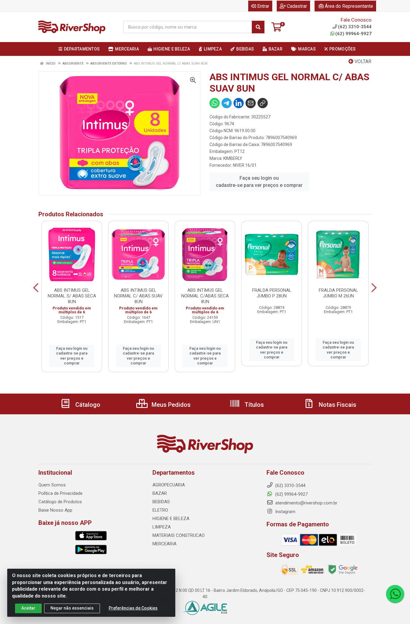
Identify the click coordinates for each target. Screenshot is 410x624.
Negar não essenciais (72, 608)
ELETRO (160, 510)
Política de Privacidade (60, 493)
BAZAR (159, 493)
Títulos (253, 404)
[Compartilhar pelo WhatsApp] (215, 103)
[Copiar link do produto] (263, 103)
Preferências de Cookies (133, 608)
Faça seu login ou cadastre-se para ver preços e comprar (259, 181)
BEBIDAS (161, 501)
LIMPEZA (161, 527)
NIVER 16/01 (245, 165)
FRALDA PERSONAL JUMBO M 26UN (338, 293)
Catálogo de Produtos (60, 501)
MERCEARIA (164, 543)
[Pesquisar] (258, 27)
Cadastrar (297, 6)
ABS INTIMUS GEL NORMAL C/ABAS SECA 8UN (205, 296)
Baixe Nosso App (55, 510)
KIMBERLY (232, 158)
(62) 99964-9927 (353, 33)
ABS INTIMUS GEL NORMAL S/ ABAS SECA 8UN (72, 296)
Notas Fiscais (336, 404)
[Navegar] (35, 288)
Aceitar (28, 608)
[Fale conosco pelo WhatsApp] (395, 594)
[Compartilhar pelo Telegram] (227, 103)
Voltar (362, 61)
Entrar (263, 6)
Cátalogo (87, 404)
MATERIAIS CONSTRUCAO (178, 535)
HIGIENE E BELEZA (170, 518)
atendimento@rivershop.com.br (305, 503)
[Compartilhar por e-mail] (251, 103)
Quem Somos (52, 485)
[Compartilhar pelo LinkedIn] (239, 103)
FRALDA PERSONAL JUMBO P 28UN (271, 293)
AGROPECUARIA (168, 485)
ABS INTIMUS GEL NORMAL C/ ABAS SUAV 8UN (138, 296)
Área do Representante (349, 6)
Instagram (284, 511)
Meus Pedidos (170, 404)
